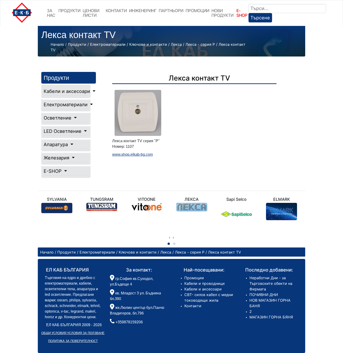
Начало (57, 44)
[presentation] (169, 237)
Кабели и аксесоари (66, 91)
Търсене (260, 18)
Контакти (116, 10)
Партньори (171, 10)
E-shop (241, 13)
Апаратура (56, 144)
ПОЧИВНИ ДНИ (263, 294)
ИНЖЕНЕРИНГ (142, 10)
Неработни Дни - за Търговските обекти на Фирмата (270, 283)
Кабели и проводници (204, 283)
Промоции (197, 10)
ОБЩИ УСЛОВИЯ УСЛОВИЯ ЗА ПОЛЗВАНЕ (73, 333)
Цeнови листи (91, 13)
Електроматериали (66, 104)
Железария (57, 158)
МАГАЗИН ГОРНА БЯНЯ (271, 317)
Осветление (58, 118)
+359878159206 (129, 322)
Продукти (69, 10)
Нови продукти (222, 13)
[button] (169, 243)
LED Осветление (63, 131)
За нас (51, 13)
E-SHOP (53, 171)
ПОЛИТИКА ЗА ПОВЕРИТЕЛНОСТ (73, 341)
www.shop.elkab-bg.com (132, 154)
